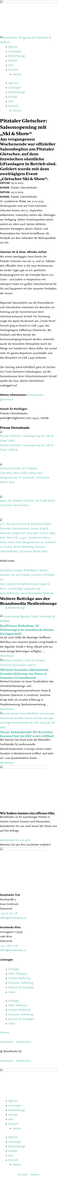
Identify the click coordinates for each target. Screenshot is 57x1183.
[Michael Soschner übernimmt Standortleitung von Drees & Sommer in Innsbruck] (28, 662)
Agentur (13, 47)
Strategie (13, 969)
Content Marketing (19, 978)
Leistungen (14, 51)
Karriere (4, 1032)
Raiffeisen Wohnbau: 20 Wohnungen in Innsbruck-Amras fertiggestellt (27, 629)
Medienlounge (16, 56)
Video (11, 992)
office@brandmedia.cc (13, 918)
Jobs (10, 65)
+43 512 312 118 (8, 913)
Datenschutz (23, 1042)
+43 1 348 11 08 (8, 945)
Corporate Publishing (20, 983)
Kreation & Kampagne (21, 987)
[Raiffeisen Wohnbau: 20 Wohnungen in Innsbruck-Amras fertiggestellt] (28, 618)
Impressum (6, 1042)
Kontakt (12, 60)
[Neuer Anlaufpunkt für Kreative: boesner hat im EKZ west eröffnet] (28, 720)
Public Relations (17, 973)
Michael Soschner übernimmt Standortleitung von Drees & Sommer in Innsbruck (24, 673)
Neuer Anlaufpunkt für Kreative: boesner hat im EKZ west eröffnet (27, 734)
